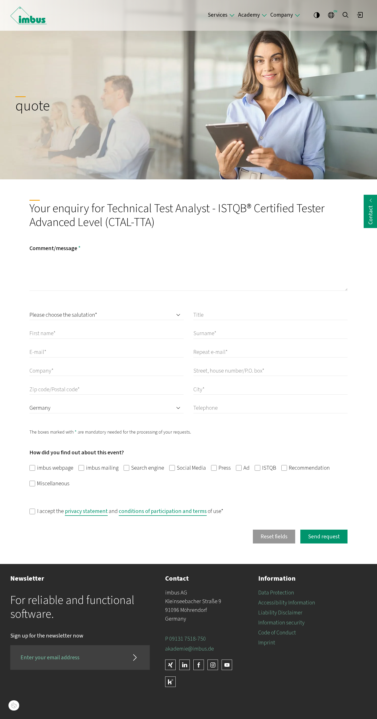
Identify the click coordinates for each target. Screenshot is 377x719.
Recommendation (309, 468)
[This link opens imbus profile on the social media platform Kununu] (170, 681)
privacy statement (86, 511)
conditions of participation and (156, 511)
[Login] (360, 15)
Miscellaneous (53, 483)
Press (224, 468)
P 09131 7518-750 (185, 639)
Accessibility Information (286, 603)
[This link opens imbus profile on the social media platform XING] (170, 665)
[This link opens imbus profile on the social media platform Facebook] (198, 665)
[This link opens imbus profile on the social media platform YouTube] (227, 665)
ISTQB (268, 468)
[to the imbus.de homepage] (28, 15)
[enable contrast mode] (317, 15)
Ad (246, 468)
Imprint (266, 643)
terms (200, 511)
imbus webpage (54, 468)
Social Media (191, 468)
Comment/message (55, 248)
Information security (281, 623)
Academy (249, 15)
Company (281, 15)
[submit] (135, 657)
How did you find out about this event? (76, 452)
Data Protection (276, 593)
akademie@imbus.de (189, 649)
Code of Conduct (277, 633)
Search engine (147, 468)
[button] (345, 15)
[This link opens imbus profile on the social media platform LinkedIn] (184, 665)
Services (217, 15)
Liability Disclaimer (280, 613)
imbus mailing (101, 468)
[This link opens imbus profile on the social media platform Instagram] (212, 665)
